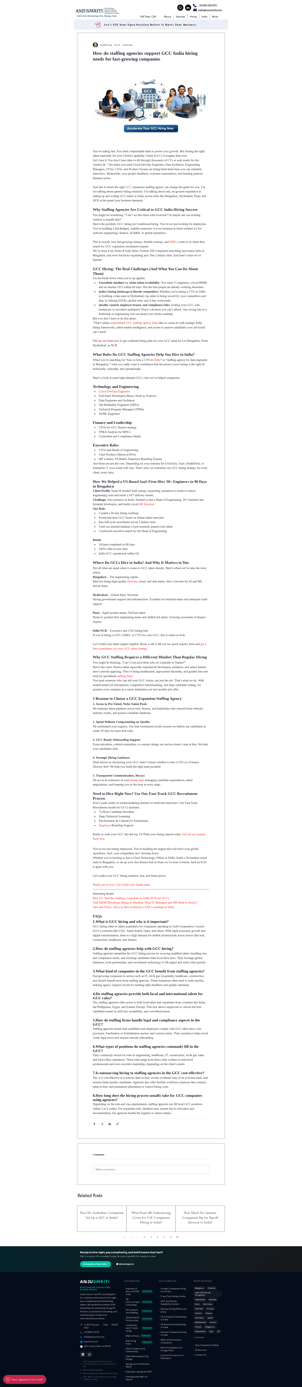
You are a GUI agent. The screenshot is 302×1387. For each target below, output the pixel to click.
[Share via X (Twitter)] (102, 1123)
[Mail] (195, 10)
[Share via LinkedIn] (109, 1123)
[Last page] (177, 1237)
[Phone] (195, 5)
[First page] (124, 1237)
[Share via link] (117, 1123)
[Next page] (171, 1237)
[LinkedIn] (188, 8)
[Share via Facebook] (94, 1123)
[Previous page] (131, 1237)
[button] (167, 16)
